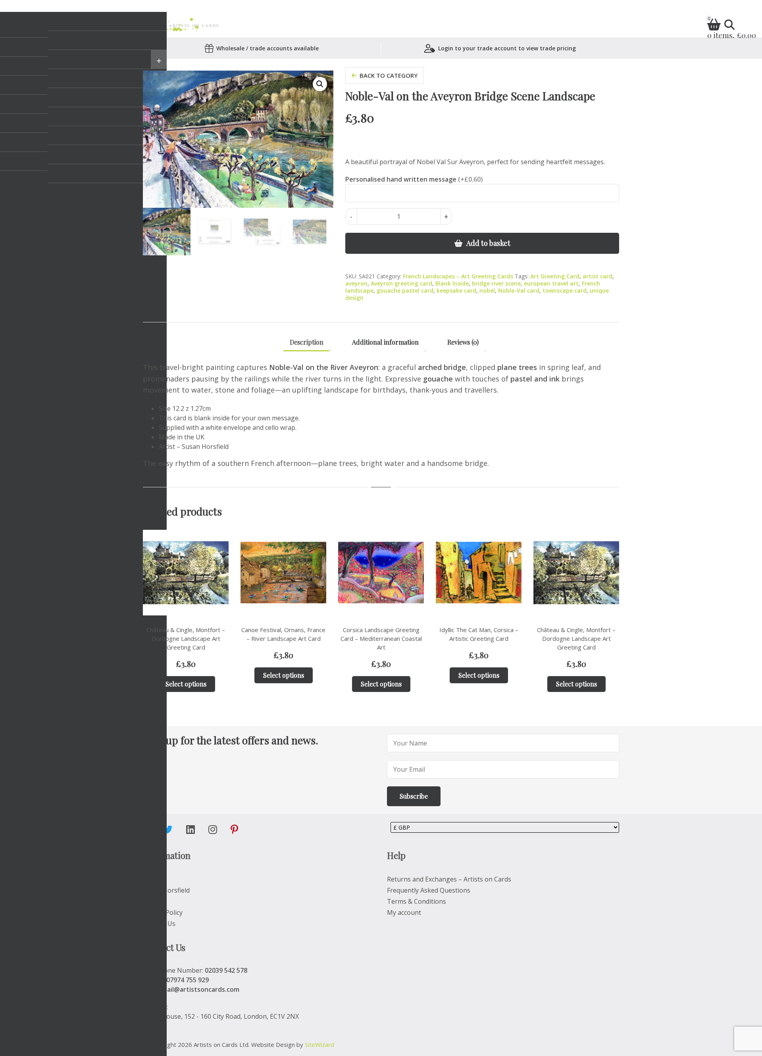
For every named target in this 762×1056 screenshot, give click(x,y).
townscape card (565, 290)
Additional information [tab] (385, 342)
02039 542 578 (226, 970)
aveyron (356, 283)
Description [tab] (306, 342)
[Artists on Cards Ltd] (189, 25)
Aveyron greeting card (401, 283)
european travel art (551, 283)
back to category (389, 75)
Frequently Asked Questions (428, 890)
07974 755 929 (187, 980)
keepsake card (456, 290)
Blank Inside (452, 283)
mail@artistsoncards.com (200, 989)
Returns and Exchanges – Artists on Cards (449, 879)
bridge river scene (496, 283)
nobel (487, 290)
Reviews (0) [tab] (463, 342)
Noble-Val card (518, 290)
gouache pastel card (405, 290)
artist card (597, 276)
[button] (320, 84)
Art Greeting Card (554, 276)
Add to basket (488, 243)
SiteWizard (319, 1044)
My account (404, 912)
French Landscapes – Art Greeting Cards (458, 276)
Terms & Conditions (416, 901)
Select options (185, 684)
